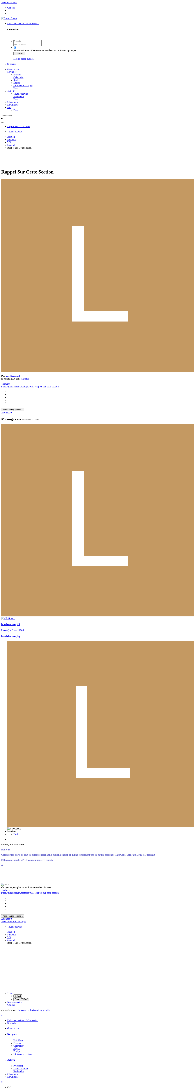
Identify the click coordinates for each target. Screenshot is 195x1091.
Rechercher (18, 96)
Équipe (16, 83)
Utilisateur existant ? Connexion (23, 23)
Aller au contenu (9, 2)
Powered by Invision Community (34, 1010)
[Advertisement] (97, 158)
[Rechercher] (2, 122)
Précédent (18, 1040)
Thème (10, 993)
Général (25, 378)
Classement (12, 102)
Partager (5, 384)
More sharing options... (12, 410)
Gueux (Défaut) (21, 999)
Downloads (12, 104)
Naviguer (11, 72)
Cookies (11, 1005)
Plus (15, 88)
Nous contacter (14, 1002)
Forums (17, 74)
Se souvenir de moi (22, 50)
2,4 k (15, 834)
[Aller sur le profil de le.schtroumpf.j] (97, 370)
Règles (16, 80)
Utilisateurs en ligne (22, 85)
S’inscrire (11, 64)
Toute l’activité (20, 93)
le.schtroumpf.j (13, 376)
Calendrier (18, 77)
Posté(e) (12, 630)
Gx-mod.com (13, 69)
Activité (11, 91)
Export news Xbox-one (18, 126)
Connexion (19, 53)
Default (18, 996)
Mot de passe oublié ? (23, 58)
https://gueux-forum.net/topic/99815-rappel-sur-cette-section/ (30, 386)
